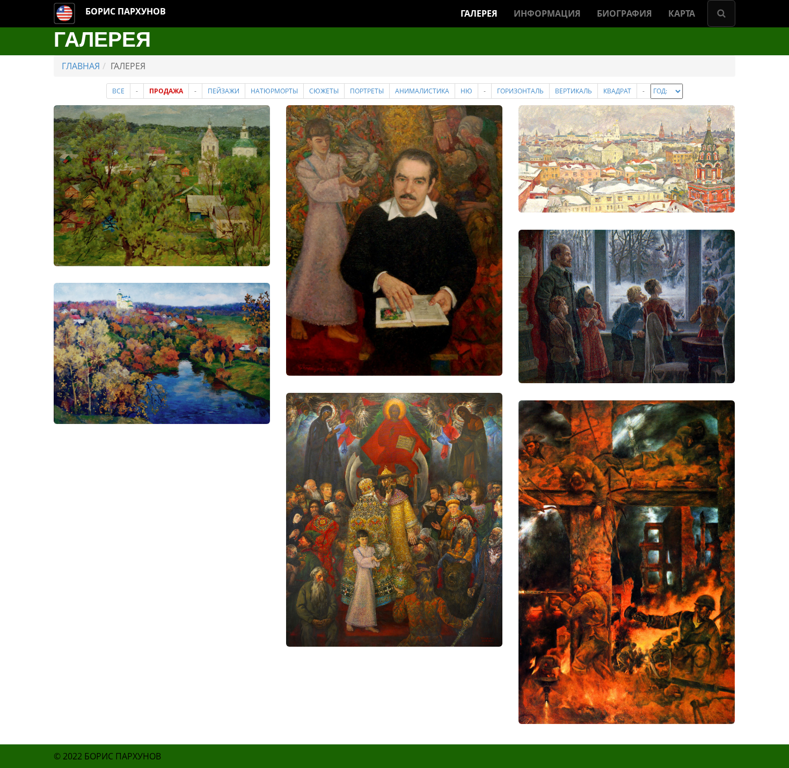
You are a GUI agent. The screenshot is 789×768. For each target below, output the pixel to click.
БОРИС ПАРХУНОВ (125, 11)
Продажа (166, 91)
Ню (466, 91)
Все (118, 91)
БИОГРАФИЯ (624, 13)
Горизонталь (520, 91)
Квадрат (617, 91)
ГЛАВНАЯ (81, 66)
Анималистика (422, 91)
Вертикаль (573, 91)
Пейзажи (223, 91)
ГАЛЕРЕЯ (479, 13)
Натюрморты (274, 91)
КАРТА (681, 13)
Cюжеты (324, 91)
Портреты (367, 91)
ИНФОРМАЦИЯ (547, 13)
